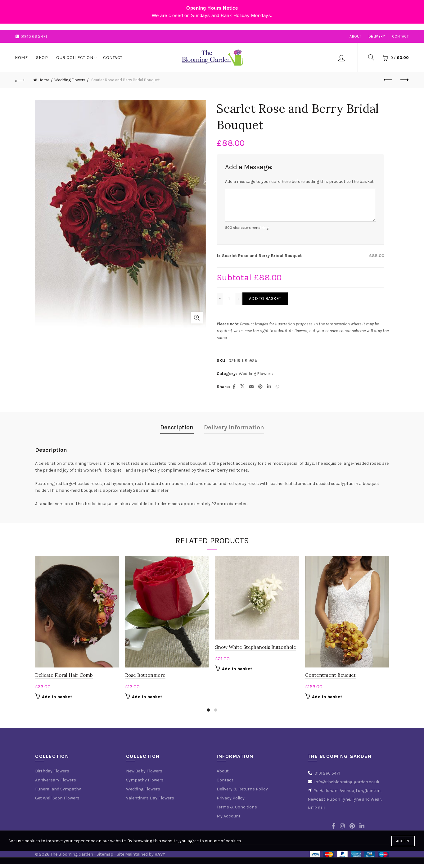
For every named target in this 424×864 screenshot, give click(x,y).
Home (21, 57)
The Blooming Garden (71, 854)
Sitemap (105, 854)
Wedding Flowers (69, 80)
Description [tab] (177, 427)
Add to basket (265, 298)
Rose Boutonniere (145, 675)
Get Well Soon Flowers (57, 798)
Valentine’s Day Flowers (150, 798)
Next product (404, 80)
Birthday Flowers (52, 771)
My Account (229, 816)
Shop (42, 57)
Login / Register (341, 57)
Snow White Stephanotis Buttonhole (255, 647)
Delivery (376, 36)
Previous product (388, 80)
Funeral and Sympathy (58, 789)
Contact (400, 36)
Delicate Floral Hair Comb (64, 675)
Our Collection (74, 57)
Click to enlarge (197, 317)
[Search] (371, 57)
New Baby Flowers (144, 771)
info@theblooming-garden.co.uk (346, 782)
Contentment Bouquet (330, 675)
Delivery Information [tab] (234, 427)
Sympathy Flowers (145, 780)
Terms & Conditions (237, 807)
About (356, 36)
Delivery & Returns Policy (242, 789)
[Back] (20, 80)
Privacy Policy (231, 798)
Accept (403, 841)
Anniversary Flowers (55, 780)
